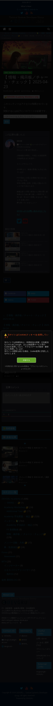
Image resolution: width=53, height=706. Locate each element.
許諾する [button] (26, 360)
